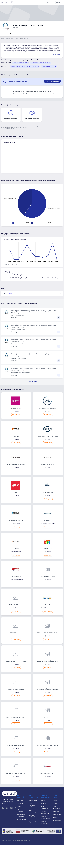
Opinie (12, 34)
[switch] (52, 81)
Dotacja (55, 817)
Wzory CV (44, 803)
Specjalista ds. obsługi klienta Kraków (40, 62)
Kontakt (55, 803)
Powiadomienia (21, 819)
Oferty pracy (20, 800)
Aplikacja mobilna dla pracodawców (33, 817)
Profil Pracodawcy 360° (32, 805)
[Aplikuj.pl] (9, 794)
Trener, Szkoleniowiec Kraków (20, 62)
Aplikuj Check (56, 811)
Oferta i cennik (33, 800)
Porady (19, 806)
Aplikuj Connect (57, 814)
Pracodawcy (10, 38)
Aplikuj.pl (3, 38)
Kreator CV (44, 800)
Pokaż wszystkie (32, 381)
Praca (5, 34)
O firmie (55, 800)
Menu (59, 2)
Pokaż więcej (56, 54)
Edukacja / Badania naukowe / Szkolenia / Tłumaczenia (25, 66)
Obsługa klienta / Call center (49, 66)
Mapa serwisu (57, 820)
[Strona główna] (6, 2)
